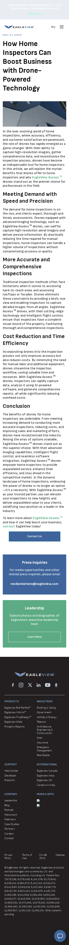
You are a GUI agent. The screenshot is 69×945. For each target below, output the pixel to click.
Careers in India (46, 784)
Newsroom (10, 814)
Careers (9, 833)
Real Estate (43, 755)
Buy (53, 26)
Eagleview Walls (13, 721)
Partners (9, 828)
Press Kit (9, 780)
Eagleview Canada (47, 770)
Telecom (41, 721)
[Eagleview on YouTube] (47, 685)
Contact (9, 838)
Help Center (11, 770)
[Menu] (62, 27)
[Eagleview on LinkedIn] (38, 685)
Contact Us (34, 536)
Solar (40, 737)
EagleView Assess (47, 177)
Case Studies (11, 824)
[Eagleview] (19, 26)
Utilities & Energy (47, 717)
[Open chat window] (60, 936)
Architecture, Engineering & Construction (45, 730)
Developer (10, 775)
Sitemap (60, 854)
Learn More (34, 637)
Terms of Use (27, 856)
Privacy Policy (8, 856)
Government (44, 712)
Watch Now (34, 13)
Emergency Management (44, 748)
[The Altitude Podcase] (56, 685)
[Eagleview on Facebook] (13, 685)
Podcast (9, 809)
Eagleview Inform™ (15, 712)
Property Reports (14, 726)
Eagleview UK (44, 780)
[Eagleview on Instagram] (21, 685)
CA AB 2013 (43, 856)
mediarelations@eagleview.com (34, 584)
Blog (7, 805)
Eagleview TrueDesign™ (17, 717)
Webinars (10, 819)
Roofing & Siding (46, 707)
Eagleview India (45, 775)
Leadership (10, 800)
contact (9, 526)
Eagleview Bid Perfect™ (17, 707)
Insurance (42, 742)
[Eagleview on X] (30, 685)
